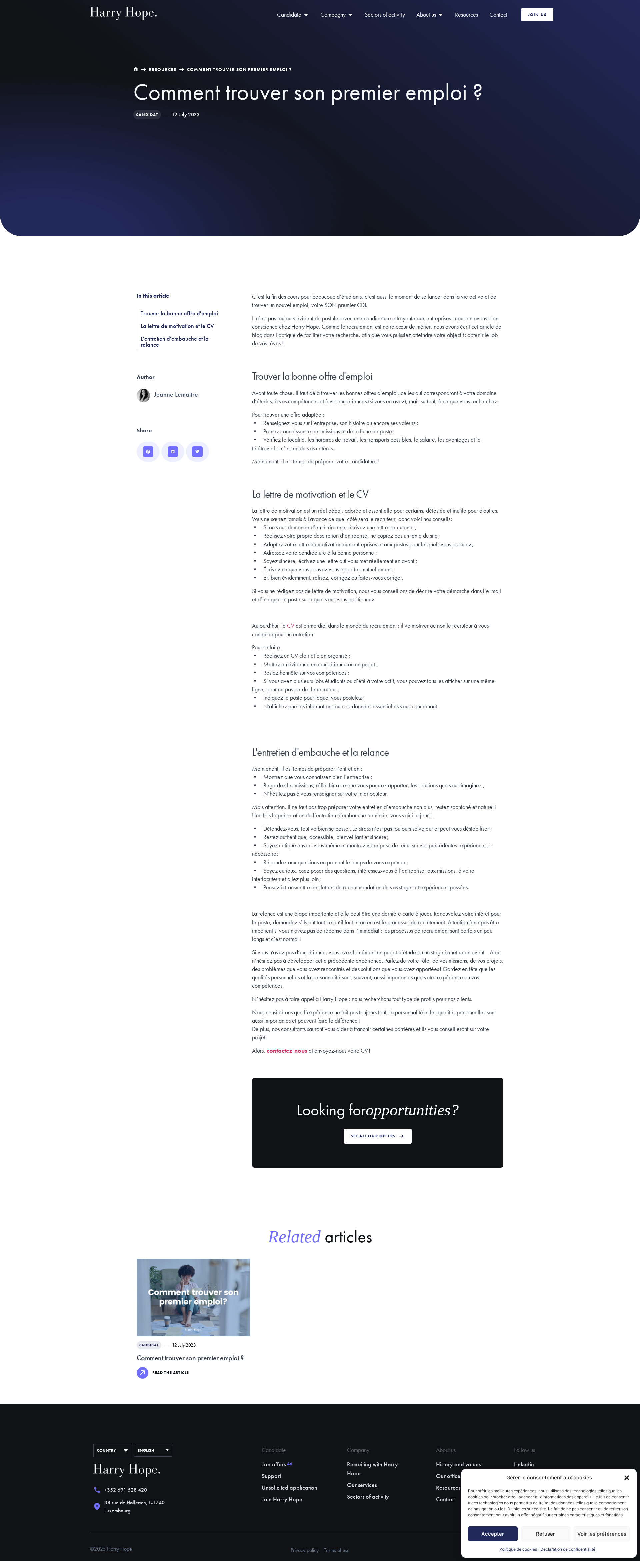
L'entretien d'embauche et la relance (175, 341)
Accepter (492, 1534)
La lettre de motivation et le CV (177, 326)
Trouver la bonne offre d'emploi (179, 313)
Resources (162, 69)
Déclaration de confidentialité (567, 1549)
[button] (626, 1477)
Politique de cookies (518, 1549)
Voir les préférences (601, 1534)
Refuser (545, 1534)
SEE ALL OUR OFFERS (373, 1136)
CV (290, 625)
